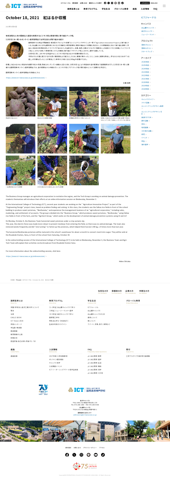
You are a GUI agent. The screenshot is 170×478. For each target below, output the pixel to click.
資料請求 (75, 3)
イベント (144, 137)
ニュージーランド (147, 34)
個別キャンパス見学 (95, 3)
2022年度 (145, 75)
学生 (143, 141)
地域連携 (144, 127)
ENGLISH (154, 3)
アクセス (102, 448)
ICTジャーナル (65, 3)
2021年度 (145, 79)
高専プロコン (146, 45)
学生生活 (18, 280)
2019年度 (145, 85)
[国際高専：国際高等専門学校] (23, 7)
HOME (13, 280)
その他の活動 (146, 131)
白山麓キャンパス (147, 28)
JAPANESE (145, 3)
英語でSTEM (146, 117)
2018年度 (145, 89)
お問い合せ (83, 3)
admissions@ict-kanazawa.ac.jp (85, 415)
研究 (143, 134)
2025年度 (145, 65)
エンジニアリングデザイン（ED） (151, 112)
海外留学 (144, 144)
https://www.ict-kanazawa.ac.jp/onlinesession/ (25, 78)
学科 (143, 124)
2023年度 (145, 72)
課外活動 (144, 121)
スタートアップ (146, 51)
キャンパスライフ (147, 99)
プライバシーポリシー (90, 448)
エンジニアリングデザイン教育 (152, 106)
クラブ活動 (145, 102)
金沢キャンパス (147, 31)
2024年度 (145, 68)
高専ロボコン (146, 48)
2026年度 (145, 62)
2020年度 (145, 82)
